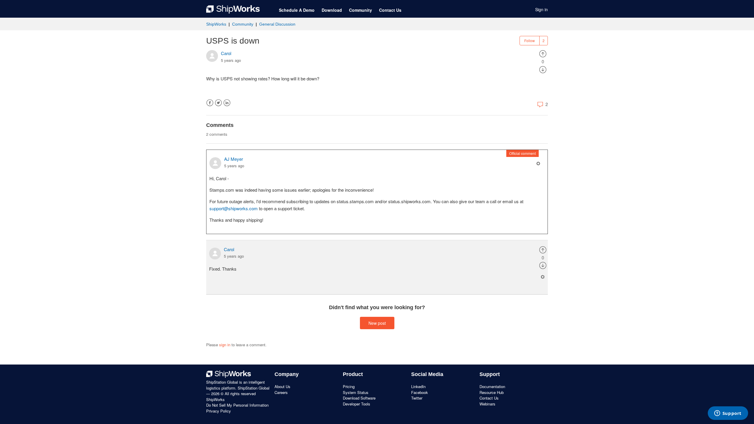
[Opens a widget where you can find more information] (727, 413)
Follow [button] (529, 40)
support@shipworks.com (233, 208)
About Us (282, 386)
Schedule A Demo (297, 10)
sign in (224, 344)
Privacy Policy (218, 411)
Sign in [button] (541, 9)
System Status (355, 392)
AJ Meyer (233, 159)
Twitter (218, 103)
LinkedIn (227, 103)
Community (360, 10)
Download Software (359, 398)
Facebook (210, 103)
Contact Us (390, 10)
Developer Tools (356, 404)
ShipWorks (216, 24)
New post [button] (377, 323)
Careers (281, 392)
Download (332, 10)
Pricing (349, 386)
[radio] (542, 53)
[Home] (233, 9)
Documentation (492, 386)
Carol (226, 53)
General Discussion (277, 24)
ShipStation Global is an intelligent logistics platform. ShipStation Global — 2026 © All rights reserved (237, 387)
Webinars (487, 404)
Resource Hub (491, 392)
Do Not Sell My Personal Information (237, 405)
